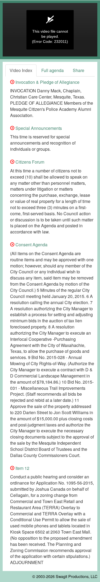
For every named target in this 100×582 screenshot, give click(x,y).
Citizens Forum (29, 162)
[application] (50, 29)
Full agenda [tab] (52, 70)
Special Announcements (38, 128)
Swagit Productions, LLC (76, 576)
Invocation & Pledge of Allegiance (46, 82)
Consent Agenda (30, 244)
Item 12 (21, 468)
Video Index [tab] (21, 70)
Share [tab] (78, 70)
